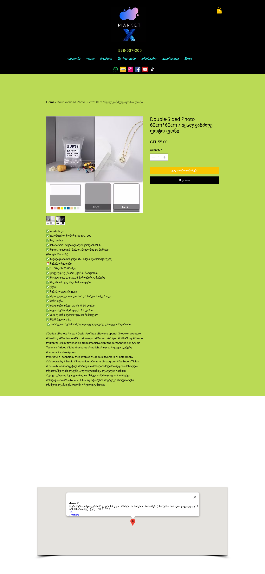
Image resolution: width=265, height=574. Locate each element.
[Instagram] (130, 69)
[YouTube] (145, 69)
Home (50, 102)
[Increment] (164, 157)
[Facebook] (137, 69)
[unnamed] (123, 69)
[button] (219, 10)
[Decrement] (153, 157)
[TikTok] (152, 69)
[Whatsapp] (115, 69)
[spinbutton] (158, 157)
